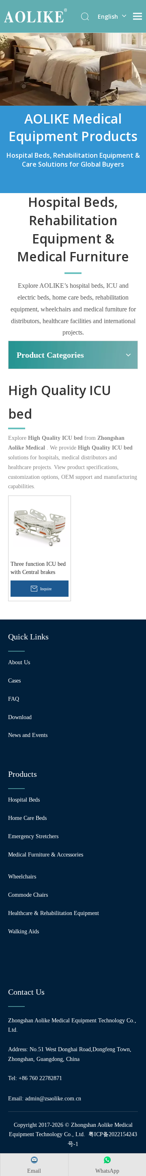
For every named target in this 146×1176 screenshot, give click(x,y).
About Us (19, 662)
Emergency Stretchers (33, 836)
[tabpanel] (73, 113)
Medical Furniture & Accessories (45, 855)
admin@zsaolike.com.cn (53, 1099)
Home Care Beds (27, 818)
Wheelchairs (22, 877)
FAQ (13, 699)
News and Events (27, 735)
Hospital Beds (24, 800)
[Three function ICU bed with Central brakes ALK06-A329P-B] (40, 527)
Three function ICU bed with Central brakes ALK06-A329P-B (38, 568)
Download (20, 717)
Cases (14, 681)
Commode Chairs (28, 895)
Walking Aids (23, 931)
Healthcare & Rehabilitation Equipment (53, 913)
